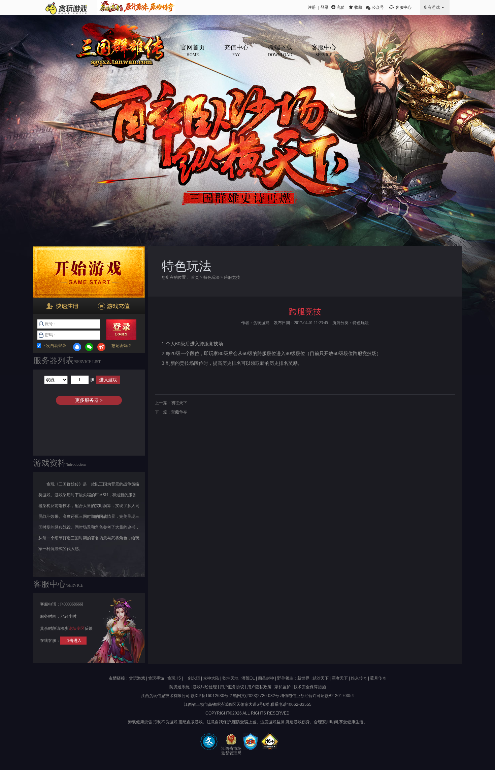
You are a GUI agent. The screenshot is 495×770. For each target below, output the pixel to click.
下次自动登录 (53, 345)
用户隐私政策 (259, 687)
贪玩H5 (174, 678)
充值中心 (236, 50)
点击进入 (73, 640)
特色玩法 (211, 277)
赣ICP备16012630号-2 (211, 695)
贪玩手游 (156, 678)
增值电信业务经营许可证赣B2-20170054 (317, 695)
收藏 (358, 7)
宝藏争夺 (179, 412)
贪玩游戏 (137, 678)
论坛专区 (76, 628)
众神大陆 (211, 678)
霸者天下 (340, 678)
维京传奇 (359, 678)
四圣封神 (266, 678)
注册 (312, 7)
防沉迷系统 (179, 687)
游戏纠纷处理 (205, 687)
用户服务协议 (232, 687)
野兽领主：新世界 (293, 678)
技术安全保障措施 (310, 687)
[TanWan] (66, 7)
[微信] (89, 347)
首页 (195, 277)
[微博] (101, 347)
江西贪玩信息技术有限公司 (165, 695)
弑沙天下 (320, 678)
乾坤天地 (230, 678)
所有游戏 (432, 7)
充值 (341, 7)
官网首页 (192, 50)
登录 (325, 7)
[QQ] (77, 347)
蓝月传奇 (378, 678)
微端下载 (280, 50)
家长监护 (282, 687)
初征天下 (179, 402)
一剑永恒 (192, 678)
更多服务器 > (89, 400)
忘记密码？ (121, 345)
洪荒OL (248, 678)
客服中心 (403, 7)
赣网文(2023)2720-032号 (256, 695)
